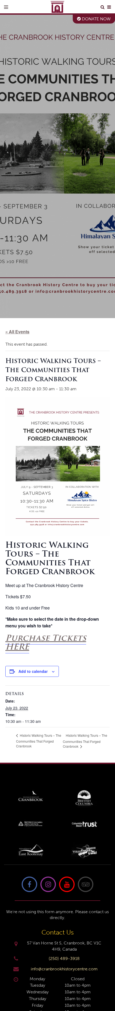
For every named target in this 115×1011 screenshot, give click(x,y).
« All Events (17, 332)
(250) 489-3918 (64, 958)
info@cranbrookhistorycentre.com (64, 968)
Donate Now (96, 18)
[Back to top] (106, 990)
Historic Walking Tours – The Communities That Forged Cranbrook (38, 740)
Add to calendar (33, 671)
